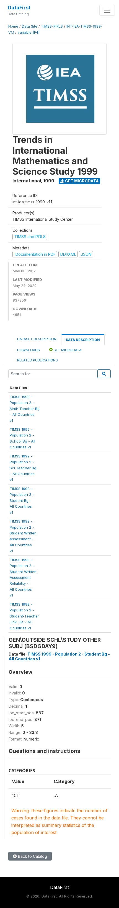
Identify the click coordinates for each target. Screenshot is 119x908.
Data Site (29, 26)
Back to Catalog (32, 856)
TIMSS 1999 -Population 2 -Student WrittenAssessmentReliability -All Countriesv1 (23, 578)
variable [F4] (28, 32)
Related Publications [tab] (37, 360)
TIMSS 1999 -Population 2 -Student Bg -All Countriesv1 (22, 500)
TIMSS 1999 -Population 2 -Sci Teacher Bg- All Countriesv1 (23, 468)
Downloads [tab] (28, 350)
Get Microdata (81, 181)
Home (13, 26)
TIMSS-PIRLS (52, 26)
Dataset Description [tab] (36, 339)
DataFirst (19, 7)
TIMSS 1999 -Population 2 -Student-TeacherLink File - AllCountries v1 (24, 616)
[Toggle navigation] (107, 10)
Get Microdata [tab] (67, 350)
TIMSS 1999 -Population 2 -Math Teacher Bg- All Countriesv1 (25, 409)
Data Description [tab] (83, 340)
